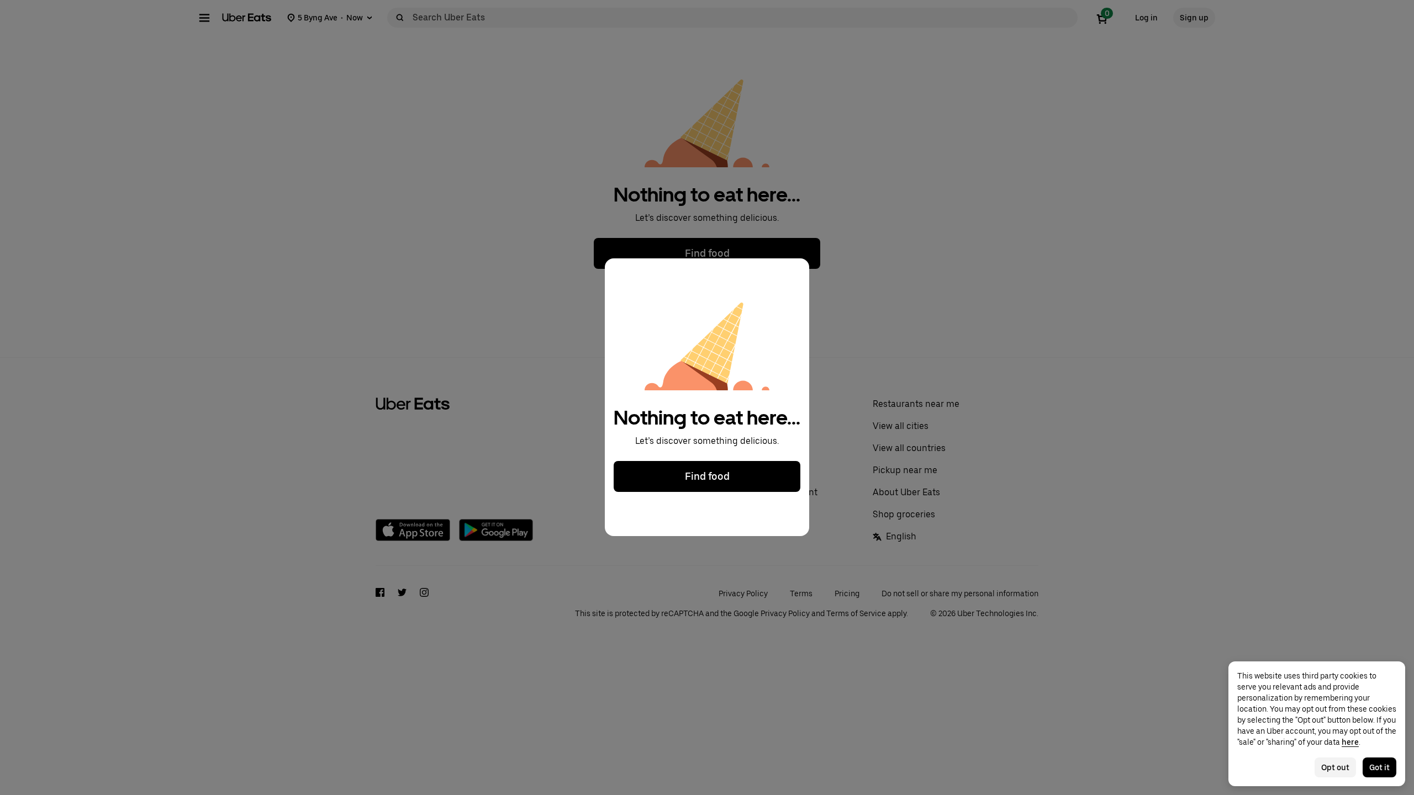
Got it (1379, 767)
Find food (707, 477)
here (1350, 742)
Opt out (1335, 767)
